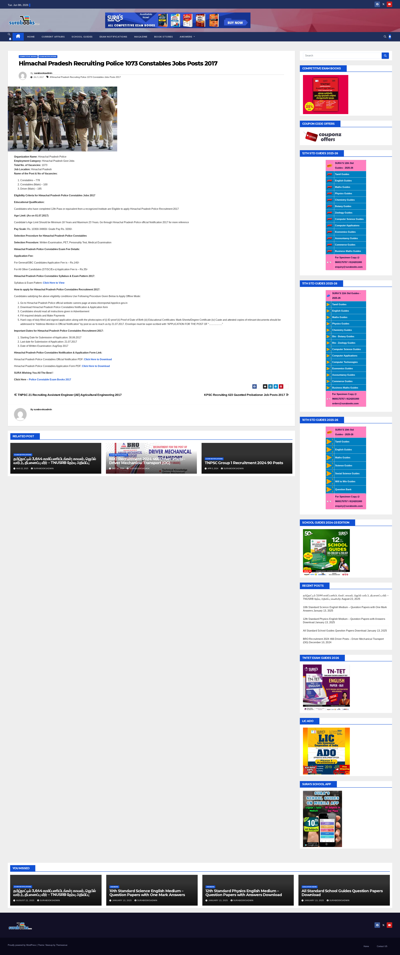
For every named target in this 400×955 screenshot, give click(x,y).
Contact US (382, 946)
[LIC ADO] (326, 750)
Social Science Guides (347, 473)
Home (31, 36)
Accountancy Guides (346, 238)
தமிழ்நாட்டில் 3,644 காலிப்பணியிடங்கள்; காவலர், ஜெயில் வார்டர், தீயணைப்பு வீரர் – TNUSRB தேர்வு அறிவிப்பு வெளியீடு (54, 462)
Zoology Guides (343, 212)
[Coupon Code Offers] (323, 136)
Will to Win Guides (345, 481)
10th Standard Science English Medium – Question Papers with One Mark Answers (147, 893)
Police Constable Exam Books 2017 (50, 379)
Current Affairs (53, 36)
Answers (186, 36)
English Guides (343, 180)
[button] (9, 34)
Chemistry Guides (345, 199)
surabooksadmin (43, 73)
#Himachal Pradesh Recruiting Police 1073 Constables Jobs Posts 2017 (85, 77)
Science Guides (343, 465)
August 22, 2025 (25, 900)
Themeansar (61, 945)
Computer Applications (344, 355)
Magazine (140, 36)
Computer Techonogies (345, 362)
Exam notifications (113, 36)
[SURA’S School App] (322, 818)
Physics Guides (343, 193)
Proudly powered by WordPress (22, 945)
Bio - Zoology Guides (343, 342)
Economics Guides (345, 232)
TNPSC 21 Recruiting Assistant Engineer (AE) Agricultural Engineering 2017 (69, 394)
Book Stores (163, 36)
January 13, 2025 (122, 900)
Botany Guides (343, 206)
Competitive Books (28, 56)
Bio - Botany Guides (343, 336)
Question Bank (343, 489)
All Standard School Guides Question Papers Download (335, 630)
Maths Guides (342, 187)
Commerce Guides (345, 244)
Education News (309, 887)
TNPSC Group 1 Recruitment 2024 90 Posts (244, 463)
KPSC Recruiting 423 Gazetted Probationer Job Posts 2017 (245, 394)
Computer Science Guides (349, 219)
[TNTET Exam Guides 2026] (326, 687)
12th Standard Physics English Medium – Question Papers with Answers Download (243, 893)
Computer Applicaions (347, 225)
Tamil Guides (342, 174)
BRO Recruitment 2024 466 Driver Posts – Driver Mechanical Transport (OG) (147, 461)
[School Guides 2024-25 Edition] (326, 552)
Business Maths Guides (348, 251)
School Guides (82, 36)
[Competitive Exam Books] (325, 94)
